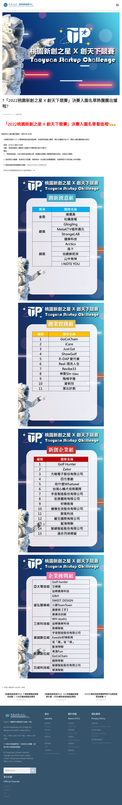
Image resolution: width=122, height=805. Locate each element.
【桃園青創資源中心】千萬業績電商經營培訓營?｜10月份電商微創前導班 (21, 695)
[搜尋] (33, 770)
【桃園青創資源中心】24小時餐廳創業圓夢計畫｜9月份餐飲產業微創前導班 (61, 695)
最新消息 (19, 114)
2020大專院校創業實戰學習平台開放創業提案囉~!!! (100, 695)
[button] (117, 5)
